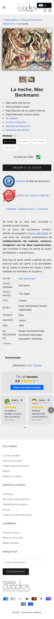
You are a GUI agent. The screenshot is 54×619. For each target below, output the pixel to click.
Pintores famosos (31, 19)
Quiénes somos (26, 209)
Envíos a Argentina (16, 122)
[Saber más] (15, 136)
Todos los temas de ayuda (17, 514)
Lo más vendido (11, 455)
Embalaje (11, 209)
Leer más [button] (9, 419)
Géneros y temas (12, 476)
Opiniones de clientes (17, 130)
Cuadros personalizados (16, 465)
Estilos (6, 471)
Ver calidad (12, 118)
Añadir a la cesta (26, 167)
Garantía (20, 181)
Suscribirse (15, 571)
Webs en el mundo (13, 537)
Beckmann (9, 23)
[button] (3, 410)
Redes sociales (11, 543)
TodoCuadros (10, 19)
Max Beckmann (27, 278)
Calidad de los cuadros (15, 504)
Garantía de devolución (18, 126)
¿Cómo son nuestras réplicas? (33, 195)
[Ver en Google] (7, 401)
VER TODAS (33, 365)
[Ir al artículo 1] (22, 79)
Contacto (43, 209)
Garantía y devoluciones (16, 499)
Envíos (6, 509)
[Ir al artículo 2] (31, 79)
